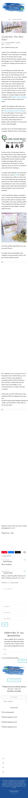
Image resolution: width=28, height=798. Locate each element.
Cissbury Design (14, 791)
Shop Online (17, 691)
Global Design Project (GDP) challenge (14, 111)
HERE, (16, 175)
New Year (4, 42)
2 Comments (7, 44)
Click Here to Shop (14, 680)
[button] (14, 16)
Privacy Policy (14, 793)
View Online (10, 691)
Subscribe (22, 660)
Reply (25, 559)
